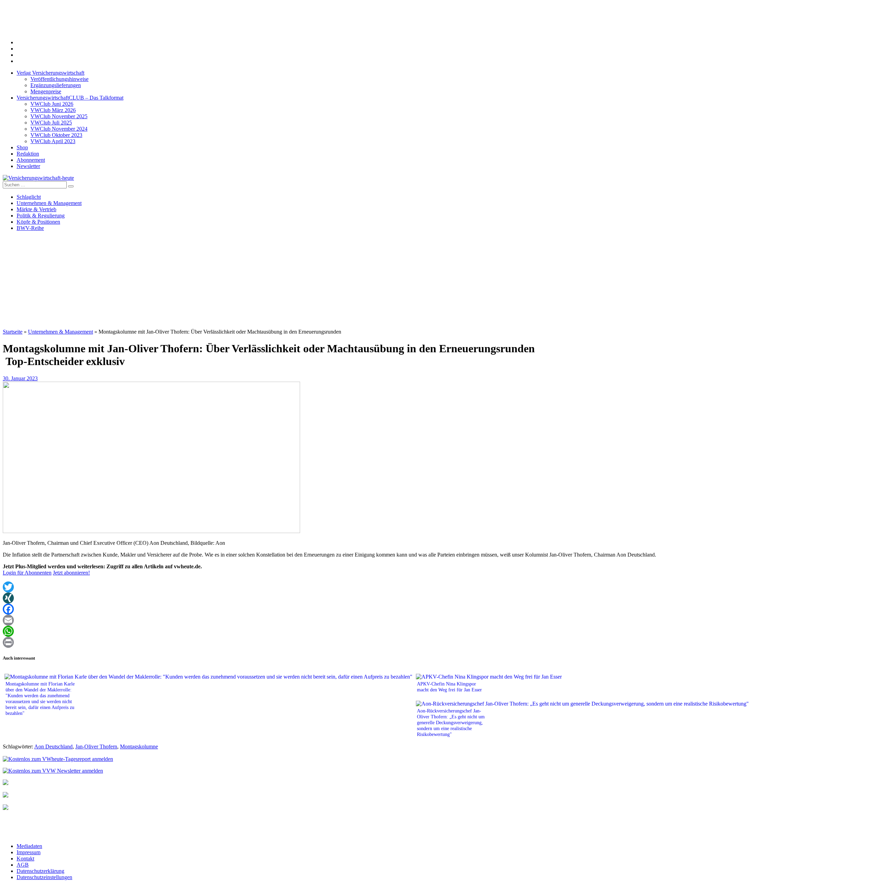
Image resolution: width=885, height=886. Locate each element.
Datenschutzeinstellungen (44, 877)
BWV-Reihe (30, 228)
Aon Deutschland (53, 746)
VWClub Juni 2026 (51, 104)
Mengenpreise (45, 91)
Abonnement (31, 160)
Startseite (12, 332)
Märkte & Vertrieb (36, 209)
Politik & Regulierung (41, 215)
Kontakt (25, 858)
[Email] (442, 620)
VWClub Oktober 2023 (56, 135)
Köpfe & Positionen (38, 222)
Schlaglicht (29, 197)
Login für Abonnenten (27, 573)
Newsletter (28, 166)
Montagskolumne (139, 746)
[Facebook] (442, 609)
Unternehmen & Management (49, 203)
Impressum (28, 852)
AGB (23, 865)
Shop (22, 147)
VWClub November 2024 (58, 129)
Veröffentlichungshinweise (59, 79)
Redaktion (28, 154)
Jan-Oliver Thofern (96, 746)
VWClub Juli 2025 (51, 122)
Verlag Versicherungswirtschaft (50, 73)
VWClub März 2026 (53, 110)
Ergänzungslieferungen (55, 85)
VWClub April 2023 (52, 141)
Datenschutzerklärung (40, 871)
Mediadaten (29, 846)
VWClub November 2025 (58, 116)
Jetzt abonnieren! (71, 573)
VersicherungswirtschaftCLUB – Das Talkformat (70, 98)
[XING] (442, 598)
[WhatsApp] (442, 631)
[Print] (442, 642)
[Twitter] (442, 587)
